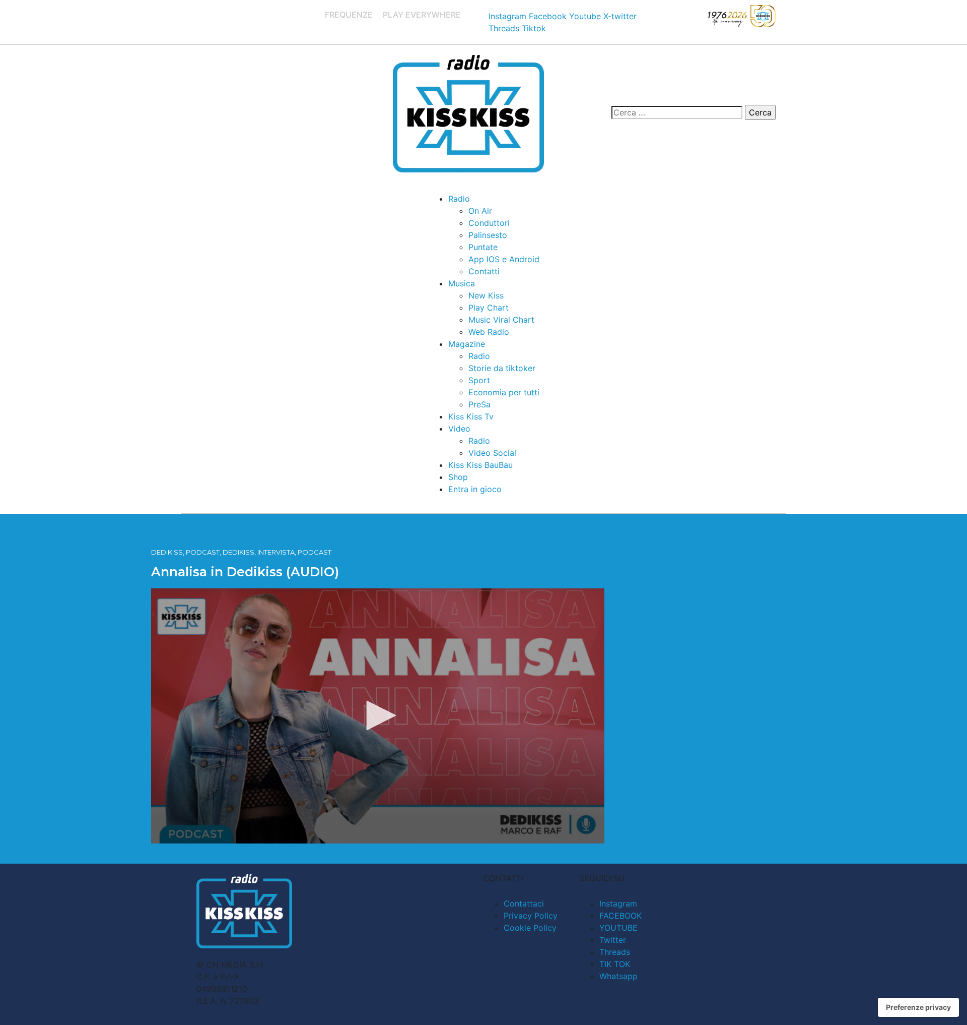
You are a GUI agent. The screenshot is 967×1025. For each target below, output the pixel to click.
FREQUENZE (349, 15)
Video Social (492, 453)
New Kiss (486, 295)
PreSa (479, 404)
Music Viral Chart (501, 320)
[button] (378, 715)
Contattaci (524, 903)
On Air (480, 211)
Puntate (483, 247)
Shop (458, 477)
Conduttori (489, 223)
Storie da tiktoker (501, 368)
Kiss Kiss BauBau (480, 465)
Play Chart (488, 308)
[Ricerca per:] (676, 112)
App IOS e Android (503, 259)
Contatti (484, 271)
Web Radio (488, 332)
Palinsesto (487, 235)
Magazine (466, 344)
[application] (377, 715)
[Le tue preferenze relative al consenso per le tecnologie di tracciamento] (918, 1007)
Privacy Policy (531, 916)
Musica (461, 283)
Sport (479, 380)
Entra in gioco (475, 489)
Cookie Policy (530, 928)
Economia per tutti (503, 392)
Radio (459, 199)
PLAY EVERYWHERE (422, 15)
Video (459, 429)
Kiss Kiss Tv (471, 416)
